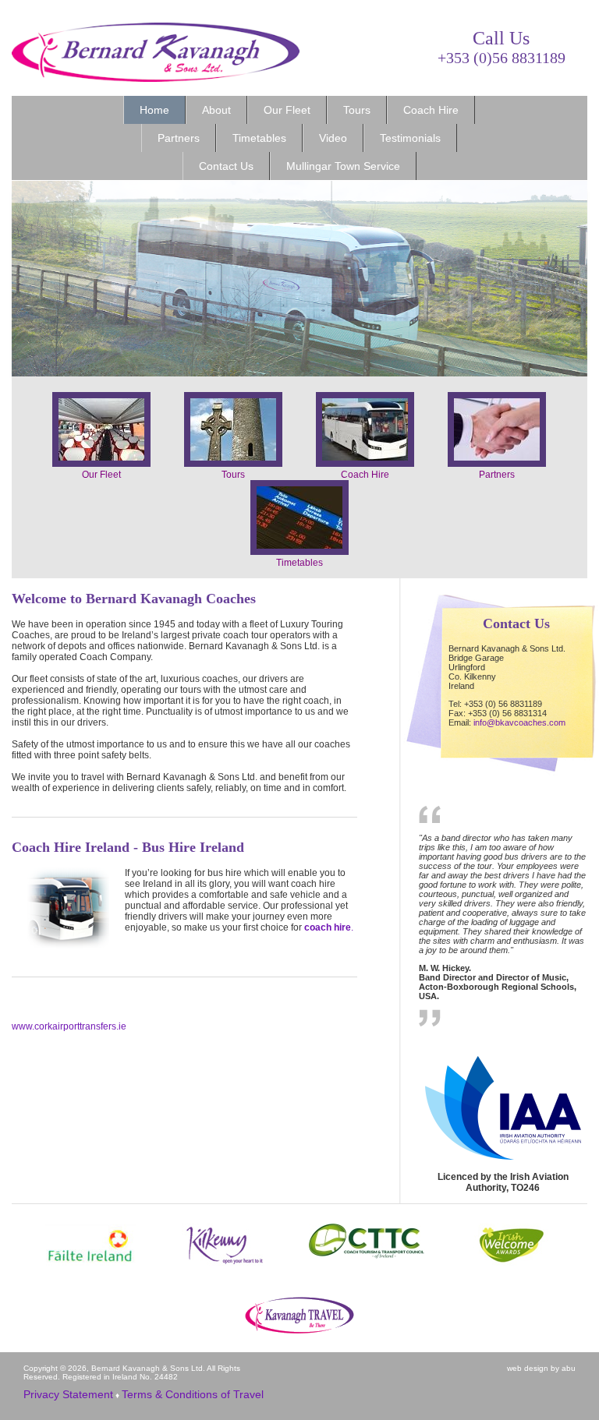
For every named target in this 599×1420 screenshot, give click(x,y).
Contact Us (226, 166)
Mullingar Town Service (343, 166)
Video (333, 138)
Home (154, 110)
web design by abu (541, 1368)
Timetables (259, 138)
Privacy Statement (68, 1394)
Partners (179, 138)
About (216, 110)
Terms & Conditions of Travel (193, 1394)
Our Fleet (287, 110)
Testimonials (410, 138)
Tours (356, 110)
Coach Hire (431, 110)
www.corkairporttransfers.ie (69, 1026)
